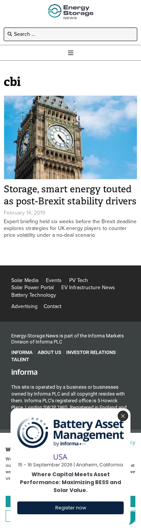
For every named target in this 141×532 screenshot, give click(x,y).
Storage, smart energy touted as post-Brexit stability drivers (70, 195)
